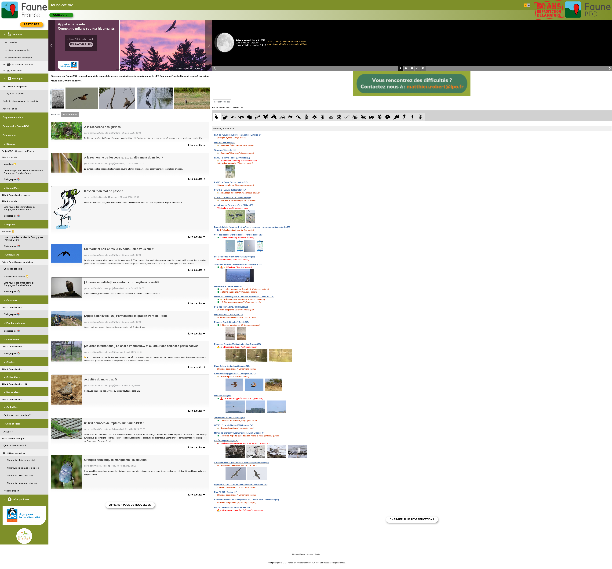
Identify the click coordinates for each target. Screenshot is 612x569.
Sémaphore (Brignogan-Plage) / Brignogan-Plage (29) (238, 264)
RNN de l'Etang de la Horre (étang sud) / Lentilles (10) (238, 135)
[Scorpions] (364, 117)
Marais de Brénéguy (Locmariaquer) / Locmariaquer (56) (239, 433)
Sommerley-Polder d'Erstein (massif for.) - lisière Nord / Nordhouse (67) (246, 500)
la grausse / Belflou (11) (224, 142)
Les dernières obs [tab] (222, 102)
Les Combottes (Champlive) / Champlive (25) (234, 257)
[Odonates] (257, 117)
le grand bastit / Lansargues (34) (228, 314)
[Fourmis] (421, 117)
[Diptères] (339, 117)
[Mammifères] (225, 117)
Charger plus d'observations (412, 519)
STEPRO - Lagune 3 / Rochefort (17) (230, 190)
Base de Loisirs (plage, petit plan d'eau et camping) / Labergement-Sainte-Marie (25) (252, 227)
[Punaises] (315, 117)
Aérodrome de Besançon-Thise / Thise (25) (233, 205)
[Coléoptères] (323, 117)
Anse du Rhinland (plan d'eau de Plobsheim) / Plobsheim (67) (241, 462)
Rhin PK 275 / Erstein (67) (225, 492)
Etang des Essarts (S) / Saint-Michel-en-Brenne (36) (237, 344)
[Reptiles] (241, 117)
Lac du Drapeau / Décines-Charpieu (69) (232, 507)
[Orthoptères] (282, 117)
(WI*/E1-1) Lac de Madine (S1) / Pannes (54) (233, 425)
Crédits (317, 554)
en (529, 5)
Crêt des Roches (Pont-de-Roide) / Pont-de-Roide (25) (238, 235)
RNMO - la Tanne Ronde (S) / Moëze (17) (232, 158)
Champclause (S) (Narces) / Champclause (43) (235, 374)
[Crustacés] (380, 117)
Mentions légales (298, 554)
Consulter (61, 15)
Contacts (309, 554)
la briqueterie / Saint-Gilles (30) (228, 286)
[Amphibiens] (249, 117)
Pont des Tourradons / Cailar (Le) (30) (231, 307)
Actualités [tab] (55, 114)
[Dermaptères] (412, 117)
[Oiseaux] (217, 117)
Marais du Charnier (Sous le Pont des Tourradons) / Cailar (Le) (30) (244, 297)
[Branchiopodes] (404, 117)
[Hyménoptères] (290, 117)
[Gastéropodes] (388, 117)
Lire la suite (195, 145)
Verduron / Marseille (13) (225, 150)
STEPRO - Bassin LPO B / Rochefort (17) (232, 198)
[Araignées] (355, 117)
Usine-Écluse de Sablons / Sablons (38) (232, 366)
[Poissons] (372, 117)
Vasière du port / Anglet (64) (226, 440)
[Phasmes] (347, 117)
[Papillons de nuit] (274, 117)
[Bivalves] (396, 117)
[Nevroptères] (331, 117)
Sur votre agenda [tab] (69, 114)
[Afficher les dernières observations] (227, 107)
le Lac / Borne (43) (222, 396)
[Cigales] (306, 117)
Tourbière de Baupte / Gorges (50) (229, 418)
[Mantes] (298, 117)
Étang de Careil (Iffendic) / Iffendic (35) (231, 322)
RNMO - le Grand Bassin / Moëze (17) (231, 182)
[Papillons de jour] (266, 117)
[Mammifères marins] (233, 117)
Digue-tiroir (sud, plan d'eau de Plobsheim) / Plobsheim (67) (240, 484)
